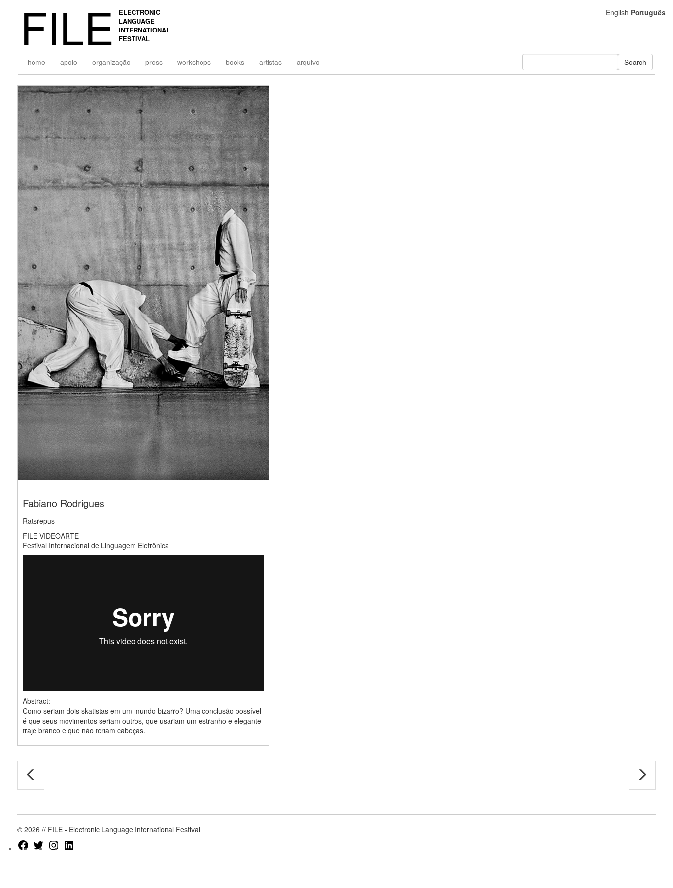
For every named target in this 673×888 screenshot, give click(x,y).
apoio (68, 62)
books (235, 62)
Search (635, 62)
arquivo (308, 62)
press (154, 62)
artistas (270, 62)
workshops (194, 62)
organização (111, 62)
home (36, 62)
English (617, 12)
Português (648, 12)
